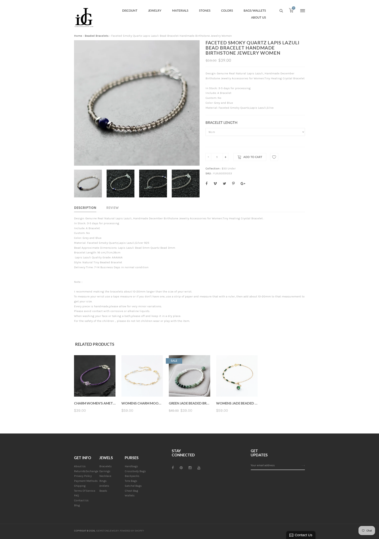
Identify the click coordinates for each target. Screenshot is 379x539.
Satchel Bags (133, 486)
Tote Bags (131, 481)
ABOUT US (258, 17)
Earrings (104, 471)
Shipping (79, 486)
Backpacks (132, 476)
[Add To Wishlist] (274, 157)
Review (112, 208)
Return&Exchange (86, 471)
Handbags (131, 466)
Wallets (130, 495)
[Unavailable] (142, 387)
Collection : (213, 168)
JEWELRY (154, 10)
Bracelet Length (221, 123)
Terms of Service (84, 490)
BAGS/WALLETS (255, 10)
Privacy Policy (83, 476)
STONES (204, 10)
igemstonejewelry (107, 530)
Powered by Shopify (132, 530)
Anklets (104, 486)
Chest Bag (131, 490)
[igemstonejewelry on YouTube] (198, 468)
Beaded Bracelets (97, 35)
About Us (80, 466)
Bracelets (105, 466)
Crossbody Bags (135, 471)
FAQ (76, 495)
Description (85, 208)
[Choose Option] (94, 387)
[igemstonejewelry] (84, 18)
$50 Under (229, 168)
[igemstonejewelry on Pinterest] (181, 468)
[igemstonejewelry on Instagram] (190, 468)
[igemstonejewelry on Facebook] (173, 468)
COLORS (227, 10)
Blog (77, 505)
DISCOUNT (129, 10)
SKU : (208, 173)
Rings (103, 481)
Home (78, 35)
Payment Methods (86, 481)
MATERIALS (180, 10)
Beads (103, 490)
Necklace (105, 476)
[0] (291, 11)
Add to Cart (252, 157)
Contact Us (81, 500)
